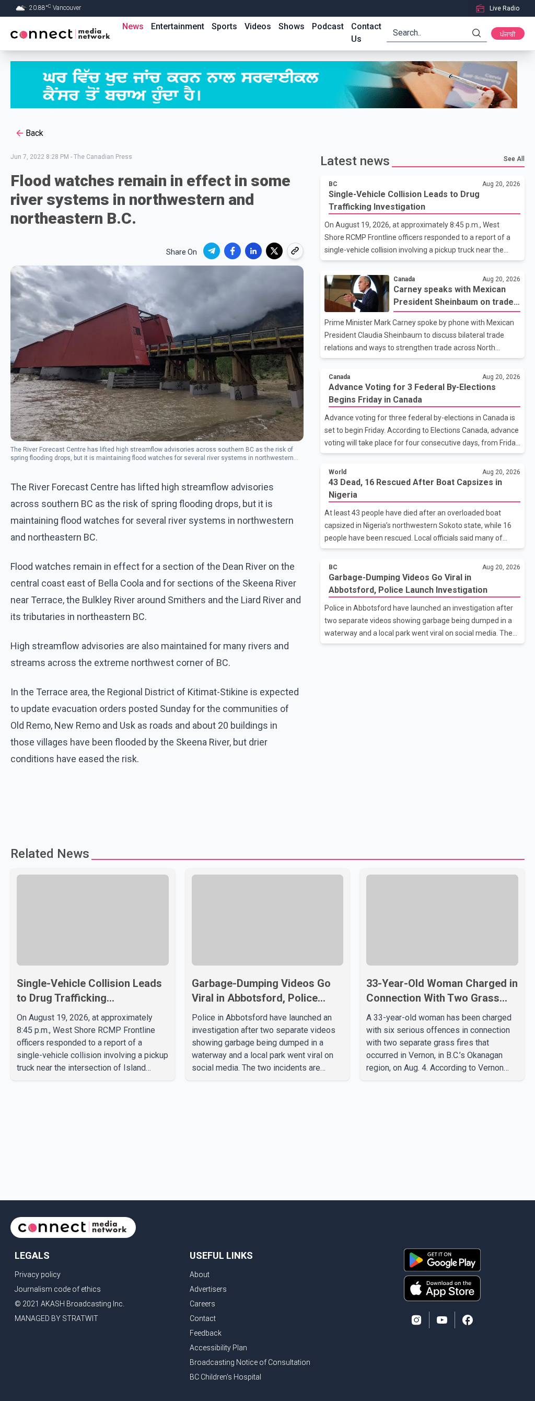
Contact (203, 1318)
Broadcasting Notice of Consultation (250, 1362)
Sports (224, 26)
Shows (291, 26)
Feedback (206, 1333)
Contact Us (366, 32)
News (133, 26)
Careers (202, 1304)
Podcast (328, 26)
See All (514, 159)
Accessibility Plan (218, 1347)
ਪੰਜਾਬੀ (508, 34)
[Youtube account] (442, 1320)
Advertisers (208, 1289)
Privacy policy (38, 1274)
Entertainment (177, 26)
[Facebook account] (467, 1320)
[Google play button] (442, 1259)
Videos (258, 26)
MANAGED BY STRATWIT (56, 1318)
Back (34, 133)
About (200, 1274)
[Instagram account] (416, 1320)
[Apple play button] (442, 1288)
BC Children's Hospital (225, 1377)
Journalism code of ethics (58, 1289)
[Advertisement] (267, 801)
